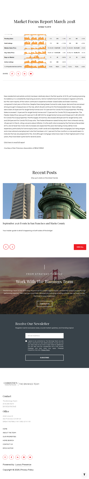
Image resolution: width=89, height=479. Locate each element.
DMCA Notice (8, 448)
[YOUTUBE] (30, 457)
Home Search (8, 440)
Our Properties (9, 436)
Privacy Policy (45, 350)
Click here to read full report (14, 142)
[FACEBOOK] (11, 457)
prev (6, 247)
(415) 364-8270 (8, 404)
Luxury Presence (23, 464)
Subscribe (44, 357)
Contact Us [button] (44, 304)
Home (5, 429)
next (12, 247)
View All (80, 247)
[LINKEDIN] (17, 457)
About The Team (9, 433)
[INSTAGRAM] (5, 457)
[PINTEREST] (24, 457)
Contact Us (8, 444)
